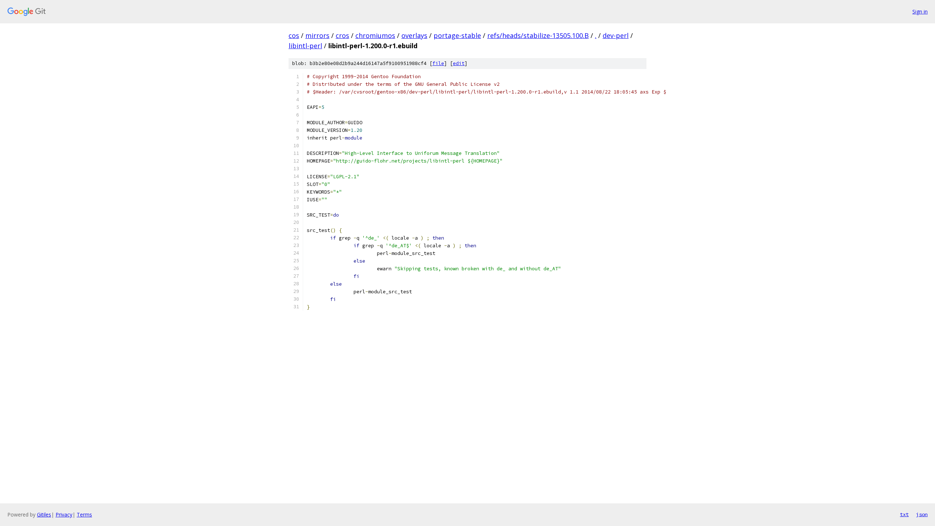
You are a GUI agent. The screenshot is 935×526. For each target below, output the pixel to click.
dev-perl (616, 35)
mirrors (317, 35)
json (922, 514)
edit (459, 63)
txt (904, 514)
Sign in (920, 11)
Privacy (64, 514)
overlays (414, 35)
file (438, 63)
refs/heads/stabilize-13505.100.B (538, 35)
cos (294, 35)
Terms (84, 514)
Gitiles (44, 514)
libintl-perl (305, 45)
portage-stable (457, 35)
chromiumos (375, 35)
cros (342, 35)
